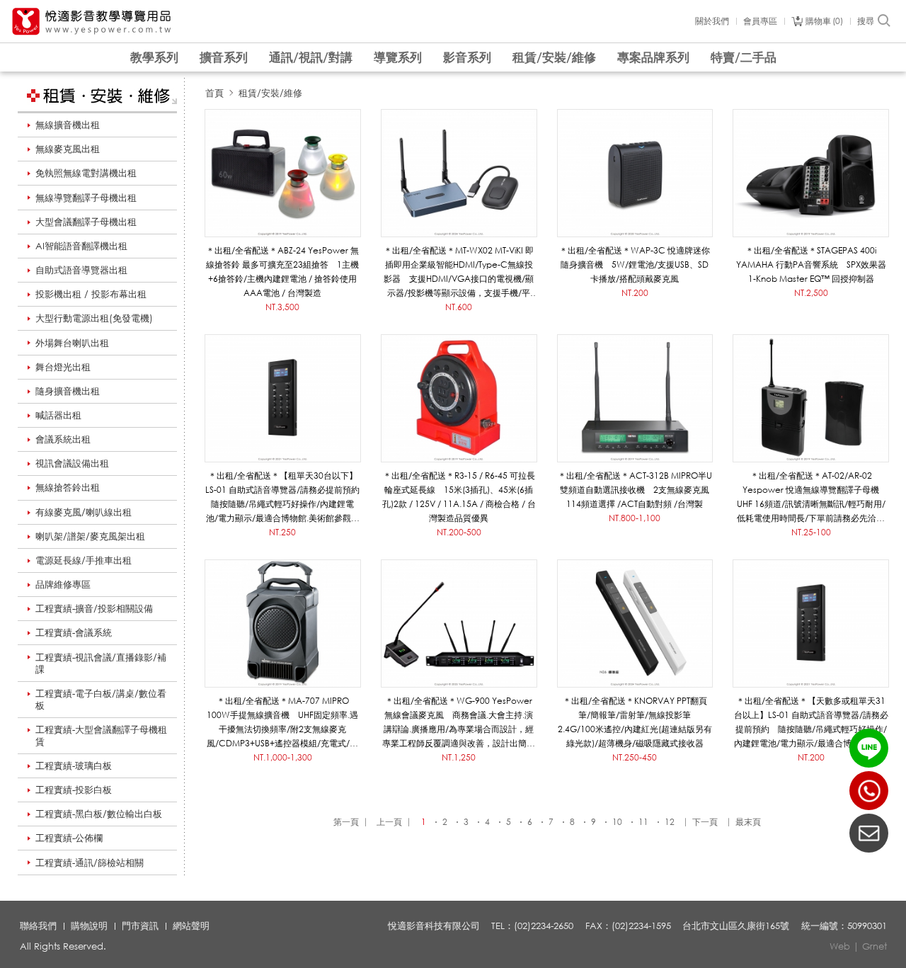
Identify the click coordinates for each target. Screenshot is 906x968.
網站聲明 (191, 925)
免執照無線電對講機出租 (86, 172)
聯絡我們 (38, 925)
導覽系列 (398, 57)
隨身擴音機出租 (67, 391)
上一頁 (389, 821)
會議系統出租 (63, 439)
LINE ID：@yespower (868, 748)
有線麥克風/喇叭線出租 (83, 512)
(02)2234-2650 (868, 790)
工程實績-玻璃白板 (73, 765)
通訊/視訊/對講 (310, 57)
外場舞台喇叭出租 (72, 342)
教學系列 (154, 57)
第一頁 (346, 821)
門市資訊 (140, 925)
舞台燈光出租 (63, 366)
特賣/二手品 (743, 57)
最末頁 (748, 821)
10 (617, 821)
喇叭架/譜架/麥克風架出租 (90, 536)
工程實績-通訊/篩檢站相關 (89, 862)
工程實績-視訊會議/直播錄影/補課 (100, 663)
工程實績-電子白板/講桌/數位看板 (100, 699)
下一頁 (705, 821)
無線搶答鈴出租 (67, 487)
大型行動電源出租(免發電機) (94, 318)
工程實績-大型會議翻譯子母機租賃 (101, 735)
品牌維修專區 (63, 584)
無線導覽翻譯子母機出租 (86, 197)
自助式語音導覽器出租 (81, 269)
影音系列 (467, 57)
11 (643, 821)
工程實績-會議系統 (73, 632)
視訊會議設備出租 (72, 463)
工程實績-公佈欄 (69, 837)
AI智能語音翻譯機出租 (81, 245)
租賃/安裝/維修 (554, 57)
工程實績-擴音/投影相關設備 (94, 608)
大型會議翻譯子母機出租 (86, 221)
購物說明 (89, 925)
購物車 (822, 21)
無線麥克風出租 (67, 148)
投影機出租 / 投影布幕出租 (91, 294)
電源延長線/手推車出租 (83, 560)
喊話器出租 (58, 415)
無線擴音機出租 (67, 124)
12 (670, 821)
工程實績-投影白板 (73, 789)
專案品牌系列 (653, 57)
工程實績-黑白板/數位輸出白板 (98, 813)
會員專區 (760, 21)
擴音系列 (224, 57)
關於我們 (712, 21)
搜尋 (865, 21)
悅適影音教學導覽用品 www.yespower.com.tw (92, 21)
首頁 (214, 92)
